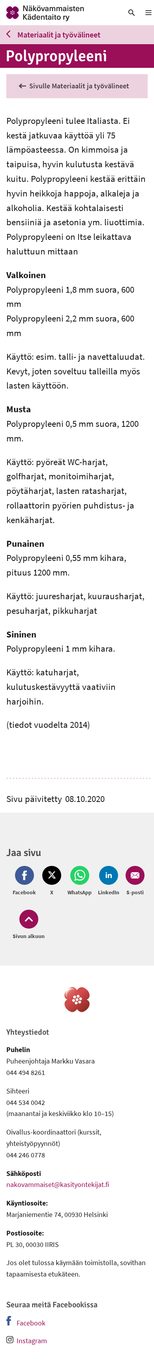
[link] (58, 12)
